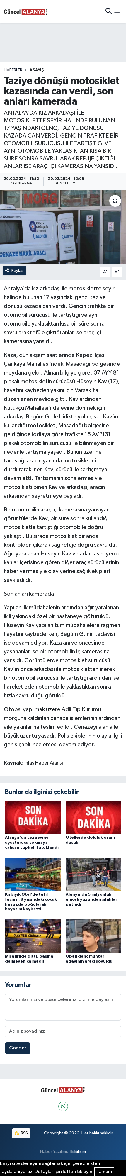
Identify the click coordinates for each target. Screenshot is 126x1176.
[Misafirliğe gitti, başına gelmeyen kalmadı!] (33, 935)
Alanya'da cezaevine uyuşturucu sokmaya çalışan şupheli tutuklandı (32, 843)
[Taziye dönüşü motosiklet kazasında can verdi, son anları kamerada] (63, 227)
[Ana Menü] (117, 11)
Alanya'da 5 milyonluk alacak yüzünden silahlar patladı (91, 899)
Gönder (17, 1047)
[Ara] (108, 11)
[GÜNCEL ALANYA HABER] (26, 11)
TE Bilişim (77, 1151)
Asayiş (37, 70)
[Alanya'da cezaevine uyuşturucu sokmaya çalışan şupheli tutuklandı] (33, 817)
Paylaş (17, 270)
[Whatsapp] (63, 1106)
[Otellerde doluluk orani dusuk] (93, 817)
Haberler (13, 70)
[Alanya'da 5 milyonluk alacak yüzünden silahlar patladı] (93, 874)
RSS (24, 1133)
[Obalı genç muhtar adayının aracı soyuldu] (93, 935)
